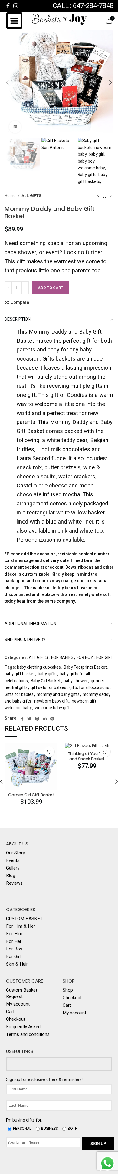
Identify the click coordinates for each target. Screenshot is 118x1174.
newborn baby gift (51, 701)
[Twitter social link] (29, 719)
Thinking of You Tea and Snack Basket (87, 756)
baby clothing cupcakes (39, 667)
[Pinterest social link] (37, 719)
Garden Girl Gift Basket (31, 794)
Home (10, 196)
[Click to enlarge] (15, 127)
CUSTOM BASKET (24, 919)
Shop (68, 990)
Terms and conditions (28, 1034)
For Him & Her (20, 926)
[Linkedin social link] (44, 719)
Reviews (14, 883)
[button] (14, 20)
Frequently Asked (23, 1027)
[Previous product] (98, 196)
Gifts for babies (19, 694)
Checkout (15, 1019)
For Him (14, 934)
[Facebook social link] (8, 5)
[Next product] (110, 196)
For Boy (14, 949)
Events (13, 860)
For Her (13, 941)
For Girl (13, 956)
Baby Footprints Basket (85, 667)
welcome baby (18, 708)
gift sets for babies (48, 687)
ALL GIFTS (31, 196)
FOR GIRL (104, 657)
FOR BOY (85, 657)
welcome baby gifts (53, 708)
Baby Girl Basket (46, 681)
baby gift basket (20, 674)
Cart (10, 1012)
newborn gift (84, 701)
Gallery (12, 868)
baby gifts (47, 674)
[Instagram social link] (15, 5)
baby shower (76, 681)
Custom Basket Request (21, 993)
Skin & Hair (17, 964)
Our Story (15, 853)
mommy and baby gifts (58, 694)
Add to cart (50, 288)
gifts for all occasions (89, 687)
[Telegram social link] (52, 719)
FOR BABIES (62, 657)
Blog (10, 876)
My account (18, 1004)
